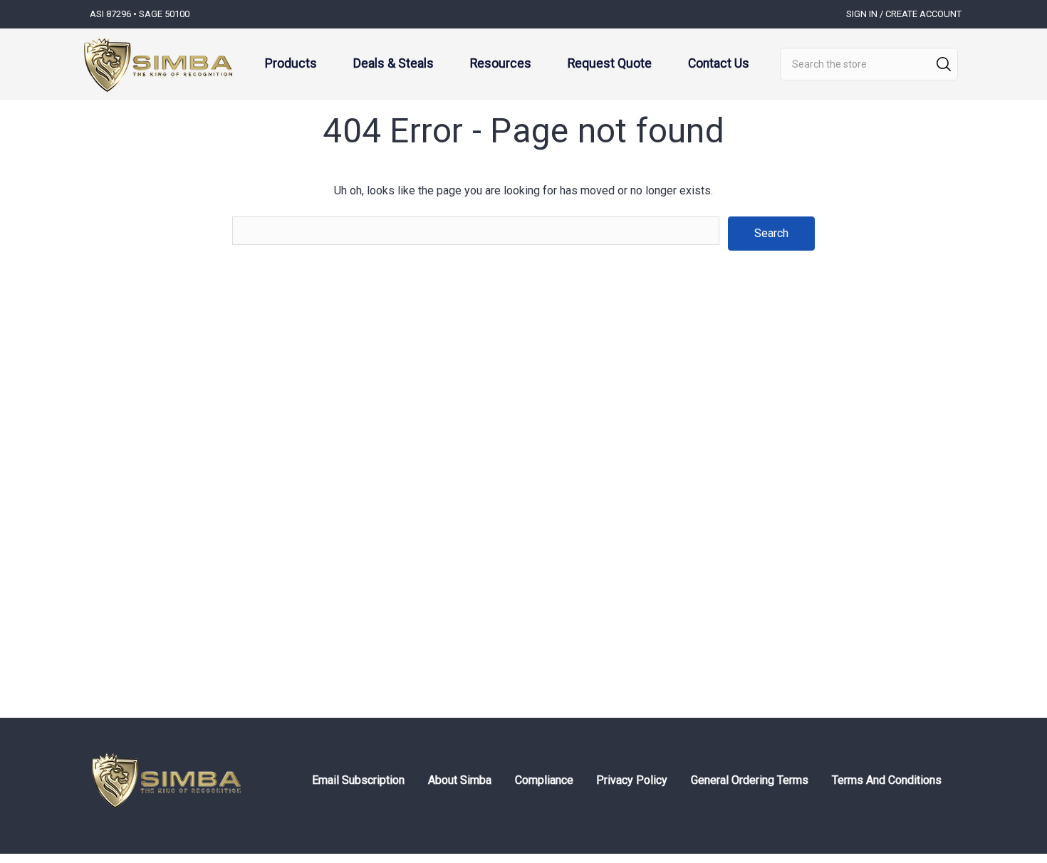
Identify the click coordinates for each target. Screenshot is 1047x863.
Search (944, 64)
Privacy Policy (631, 780)
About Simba (459, 780)
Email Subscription (358, 780)
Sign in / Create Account (904, 14)
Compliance (544, 780)
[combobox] (869, 64)
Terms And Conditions (887, 780)
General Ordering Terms (749, 780)
